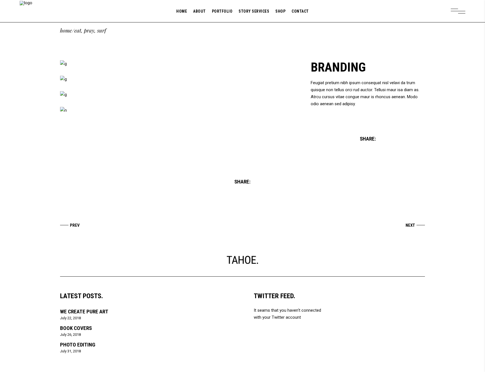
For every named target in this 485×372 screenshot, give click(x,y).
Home (66, 30)
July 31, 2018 (70, 351)
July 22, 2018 (70, 318)
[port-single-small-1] (179, 63)
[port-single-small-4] (179, 110)
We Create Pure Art (84, 311)
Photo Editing (77, 344)
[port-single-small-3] (179, 94)
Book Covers (76, 328)
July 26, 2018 (70, 334)
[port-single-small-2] (179, 79)
